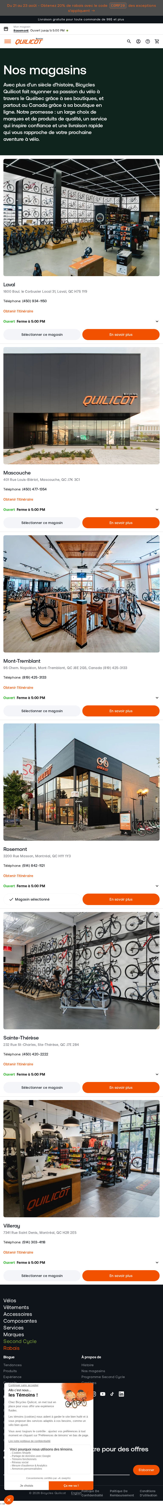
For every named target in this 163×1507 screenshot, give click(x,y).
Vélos (9, 1300)
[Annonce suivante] (154, 19)
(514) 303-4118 (34, 1242)
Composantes (20, 1321)
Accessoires (17, 1314)
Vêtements (16, 1307)
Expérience (12, 1377)
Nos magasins (93, 1371)
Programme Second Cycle (103, 1377)
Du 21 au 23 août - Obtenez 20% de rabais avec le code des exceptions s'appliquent (81, 8)
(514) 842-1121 (33, 865)
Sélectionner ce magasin (42, 334)
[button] (7, 41)
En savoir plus (121, 334)
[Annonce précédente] (8, 19)
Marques (13, 1334)
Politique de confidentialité (92, 1493)
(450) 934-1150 (34, 301)
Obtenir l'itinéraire (18, 311)
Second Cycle (20, 1341)
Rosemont (21, 30)
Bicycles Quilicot (53, 1493)
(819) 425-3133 (34, 677)
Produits (10, 1371)
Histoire (88, 1365)
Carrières (89, 1383)
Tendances (12, 1365)
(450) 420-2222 (35, 1054)
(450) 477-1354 (34, 489)
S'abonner (146, 1470)
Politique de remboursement (122, 1493)
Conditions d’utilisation (148, 1493)
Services (13, 1327)
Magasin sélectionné (29, 899)
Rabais (11, 1348)
